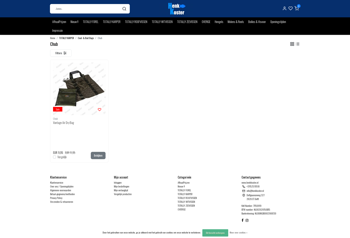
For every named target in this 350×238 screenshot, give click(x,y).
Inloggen (118, 182)
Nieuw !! (74, 22)
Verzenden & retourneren (61, 202)
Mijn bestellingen (121, 186)
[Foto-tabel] (292, 44)
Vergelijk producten (123, 194)
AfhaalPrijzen (59, 22)
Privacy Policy (56, 198)
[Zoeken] (124, 8)
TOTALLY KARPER (111, 22)
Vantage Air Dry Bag (63, 122)
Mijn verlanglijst (121, 190)
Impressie (57, 30)
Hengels (219, 22)
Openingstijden (278, 22)
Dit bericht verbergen (215, 232)
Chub (100, 38)
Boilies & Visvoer (257, 22)
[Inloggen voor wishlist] (99, 109)
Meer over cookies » (238, 232)
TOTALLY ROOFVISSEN (136, 22)
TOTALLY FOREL (90, 22)
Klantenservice (56, 182)
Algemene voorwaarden (60, 190)
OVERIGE (206, 22)
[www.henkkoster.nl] (176, 9)
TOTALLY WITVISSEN (162, 22)
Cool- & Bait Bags (86, 38)
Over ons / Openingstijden (61, 186)
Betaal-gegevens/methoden (62, 194)
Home (52, 38)
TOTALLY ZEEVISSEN (187, 22)
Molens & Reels (236, 22)
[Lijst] (297, 44)
